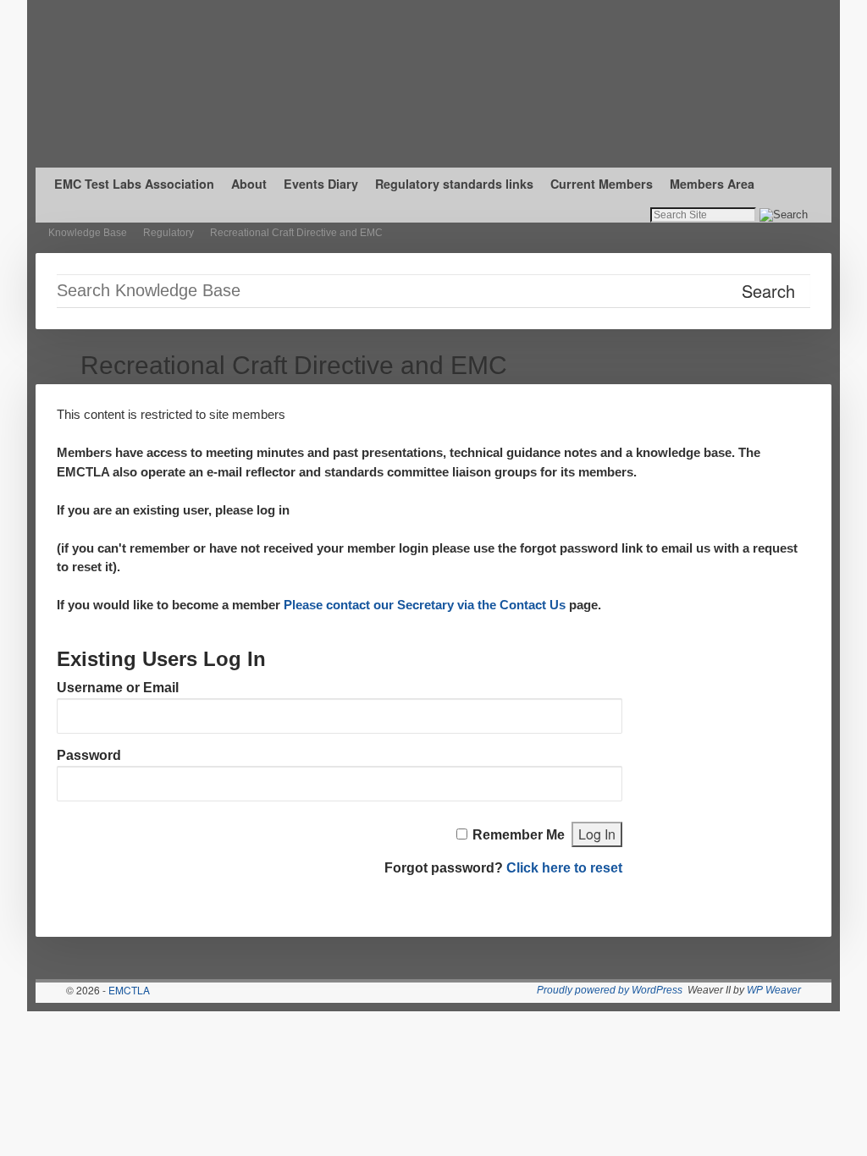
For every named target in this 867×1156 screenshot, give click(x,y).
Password (89, 755)
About (249, 183)
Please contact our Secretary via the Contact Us (425, 604)
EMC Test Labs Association (134, 183)
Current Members (601, 183)
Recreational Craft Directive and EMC (296, 233)
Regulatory (168, 233)
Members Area (712, 183)
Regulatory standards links (454, 183)
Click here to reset (564, 868)
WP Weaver (774, 990)
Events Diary (321, 183)
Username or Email (118, 687)
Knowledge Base (87, 233)
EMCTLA (129, 990)
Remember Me (518, 835)
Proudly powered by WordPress (609, 990)
